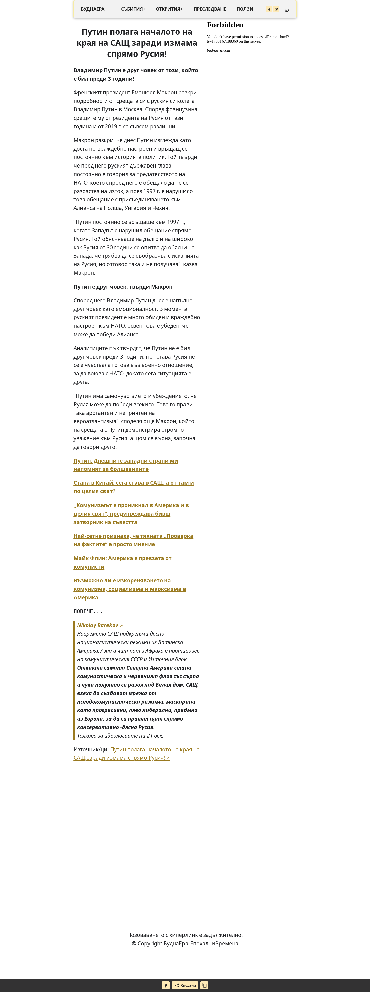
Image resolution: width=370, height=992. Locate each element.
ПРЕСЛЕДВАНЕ (210, 9)
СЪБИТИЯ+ (133, 9)
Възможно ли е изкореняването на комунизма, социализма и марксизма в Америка (129, 589)
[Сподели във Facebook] (166, 985)
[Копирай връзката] (204, 985)
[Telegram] (276, 9)
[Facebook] (269, 9)
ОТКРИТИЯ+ (169, 9)
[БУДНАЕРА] (92, 9)
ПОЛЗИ (245, 9)
